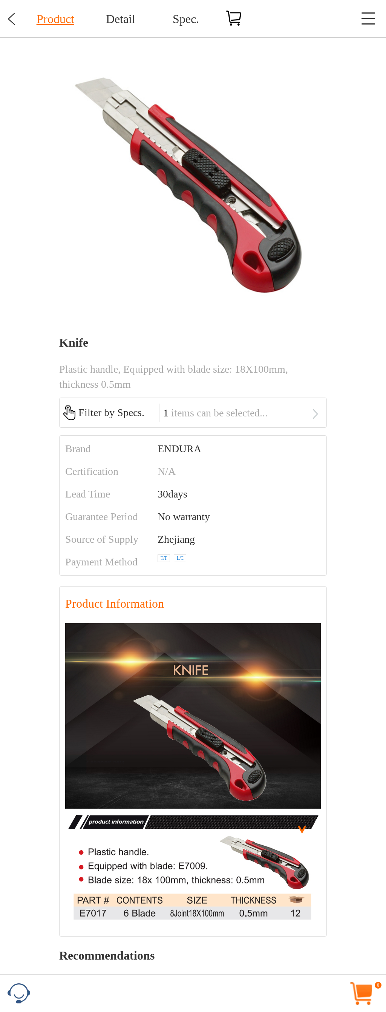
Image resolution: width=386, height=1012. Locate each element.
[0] (382, 981)
